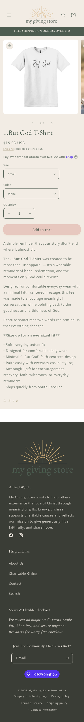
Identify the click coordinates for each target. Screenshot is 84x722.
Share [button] (13, 400)
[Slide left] (32, 123)
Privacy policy (60, 696)
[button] (9, 15)
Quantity (9, 205)
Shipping (8, 148)
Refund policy (38, 696)
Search (14, 593)
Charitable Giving (23, 573)
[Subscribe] (68, 658)
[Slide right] (52, 123)
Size (6, 165)
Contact (15, 583)
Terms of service (32, 703)
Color (7, 185)
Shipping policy (57, 703)
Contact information (44, 709)
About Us (16, 563)
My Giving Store (39, 690)
